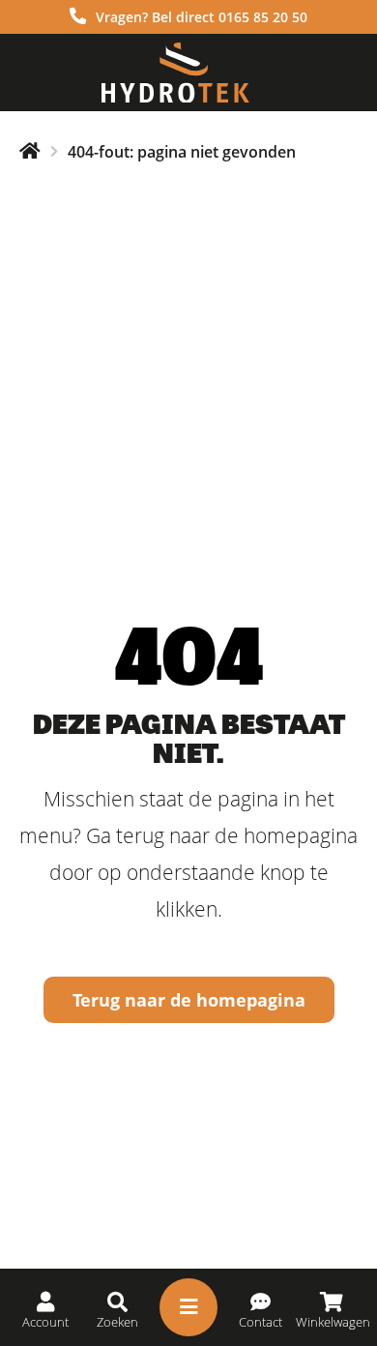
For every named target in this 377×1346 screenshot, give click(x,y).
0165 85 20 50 (262, 17)
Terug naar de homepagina (188, 999)
